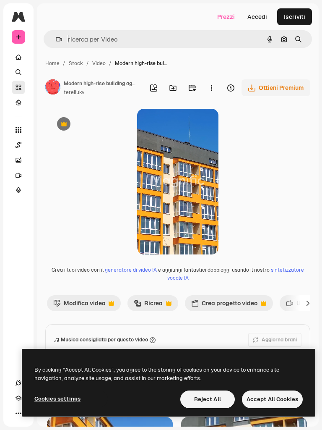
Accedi (257, 17)
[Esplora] (18, 102)
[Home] (18, 57)
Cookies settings (57, 398)
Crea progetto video (224, 305)
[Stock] (18, 87)
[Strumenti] (18, 129)
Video (99, 63)
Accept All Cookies (272, 399)
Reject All (207, 399)
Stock (76, 63)
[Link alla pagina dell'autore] (52, 88)
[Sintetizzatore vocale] (18, 190)
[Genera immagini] (18, 160)
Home (52, 63)
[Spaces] (18, 145)
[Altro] (18, 413)
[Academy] (18, 398)
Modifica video (79, 305)
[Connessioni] (18, 383)
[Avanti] (307, 303)
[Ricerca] (18, 72)
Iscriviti (294, 17)
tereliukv (74, 92)
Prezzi (226, 17)
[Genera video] (18, 175)
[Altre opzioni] (211, 87)
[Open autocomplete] (55, 39)
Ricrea (148, 305)
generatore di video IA (131, 270)
